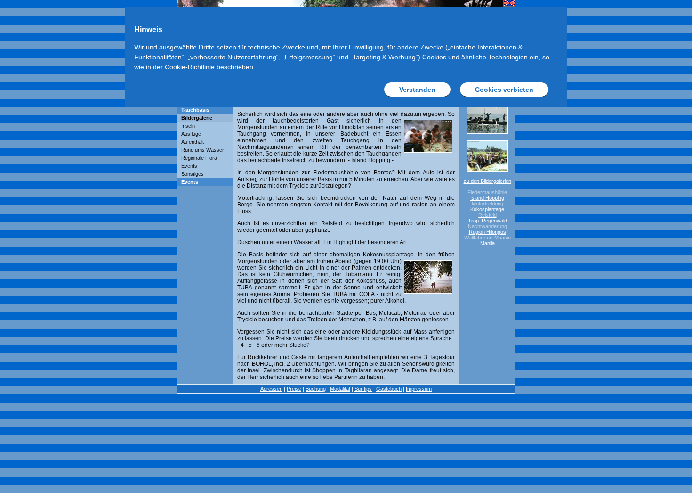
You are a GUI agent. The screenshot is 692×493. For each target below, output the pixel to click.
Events (189, 166)
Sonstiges (192, 174)
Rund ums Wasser (202, 150)
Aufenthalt (192, 142)
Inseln (188, 126)
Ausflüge (191, 134)
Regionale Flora (199, 158)
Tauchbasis (195, 110)
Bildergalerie (196, 118)
